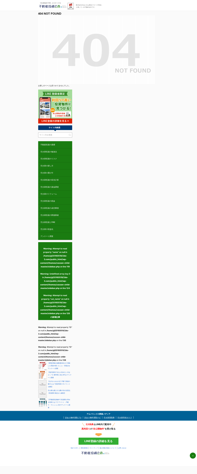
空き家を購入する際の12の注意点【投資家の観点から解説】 (59, 391)
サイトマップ (94, 448)
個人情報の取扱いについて (108, 448)
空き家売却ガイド (124, 417)
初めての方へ (75, 448)
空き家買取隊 (109, 417)
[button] (70, 135)
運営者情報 (84, 448)
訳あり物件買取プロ (73, 417)
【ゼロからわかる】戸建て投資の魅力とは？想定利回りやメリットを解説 (59, 384)
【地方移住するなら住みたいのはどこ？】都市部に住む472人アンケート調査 (59, 374)
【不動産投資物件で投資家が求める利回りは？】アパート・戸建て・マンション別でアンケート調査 (59, 403)
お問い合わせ (122, 448)
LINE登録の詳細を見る (98, 441)
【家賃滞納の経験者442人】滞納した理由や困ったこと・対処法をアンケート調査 (59, 365)
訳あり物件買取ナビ (92, 417)
